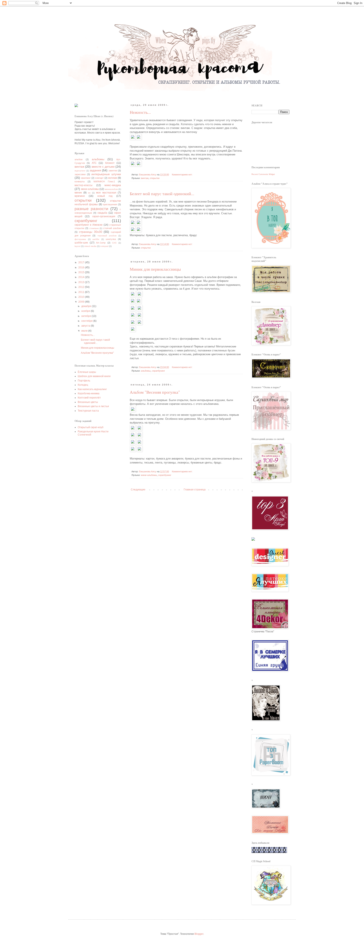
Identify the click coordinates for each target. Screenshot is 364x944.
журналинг (80, 170)
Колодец (83, 384)
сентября (87, 320)
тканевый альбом (107, 235)
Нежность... (140, 112)
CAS (114, 243)
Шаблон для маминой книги (94, 376)
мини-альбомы (149, 475)
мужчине (80, 196)
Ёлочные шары (87, 372)
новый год (104, 196)
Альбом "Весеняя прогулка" (155, 392)
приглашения (110, 204)
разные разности (91, 209)
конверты (80, 181)
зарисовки (80, 174)
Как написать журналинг (92, 389)
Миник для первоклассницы (155, 269)
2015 (81, 272)
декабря (86, 306)
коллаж (112, 177)
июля (84, 330)
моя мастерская (106, 192)
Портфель (84, 380)
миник (78, 192)
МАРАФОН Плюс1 (104, 181)
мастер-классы (83, 185)
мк (89, 193)
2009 (81, 301)
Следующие (138, 489)
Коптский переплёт (89, 397)
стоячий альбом (112, 228)
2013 (81, 282)
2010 (81, 296)
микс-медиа (112, 185)
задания (95, 170)
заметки (112, 170)
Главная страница (195, 489)
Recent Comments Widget (263, 174)
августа (86, 325)
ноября (86, 311)
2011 (81, 292)
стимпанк (94, 228)
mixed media (90, 246)
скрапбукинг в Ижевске (89, 224)
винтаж (145, 178)
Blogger (198, 933)
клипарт (99, 178)
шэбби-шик (81, 242)
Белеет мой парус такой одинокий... (162, 193)
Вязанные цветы (88, 402)
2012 (81, 287)
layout (77, 246)
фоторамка (80, 239)
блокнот (110, 163)
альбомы (146, 370)
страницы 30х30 (90, 231)
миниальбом (111, 189)
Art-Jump (101, 242)
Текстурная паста (88, 410)
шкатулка (111, 239)
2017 (81, 262)
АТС (94, 163)
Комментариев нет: (182, 174)
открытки (154, 178)
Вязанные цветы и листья (93, 406)
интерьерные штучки (106, 174)
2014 (81, 277)
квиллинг (86, 178)
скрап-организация (103, 216)
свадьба (102, 212)
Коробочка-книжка (88, 393)
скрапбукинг (158, 370)
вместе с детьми (103, 166)
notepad (104, 246)
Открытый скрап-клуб (90, 427)
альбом (79, 159)
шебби (95, 239)
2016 (81, 267)
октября (86, 316)
